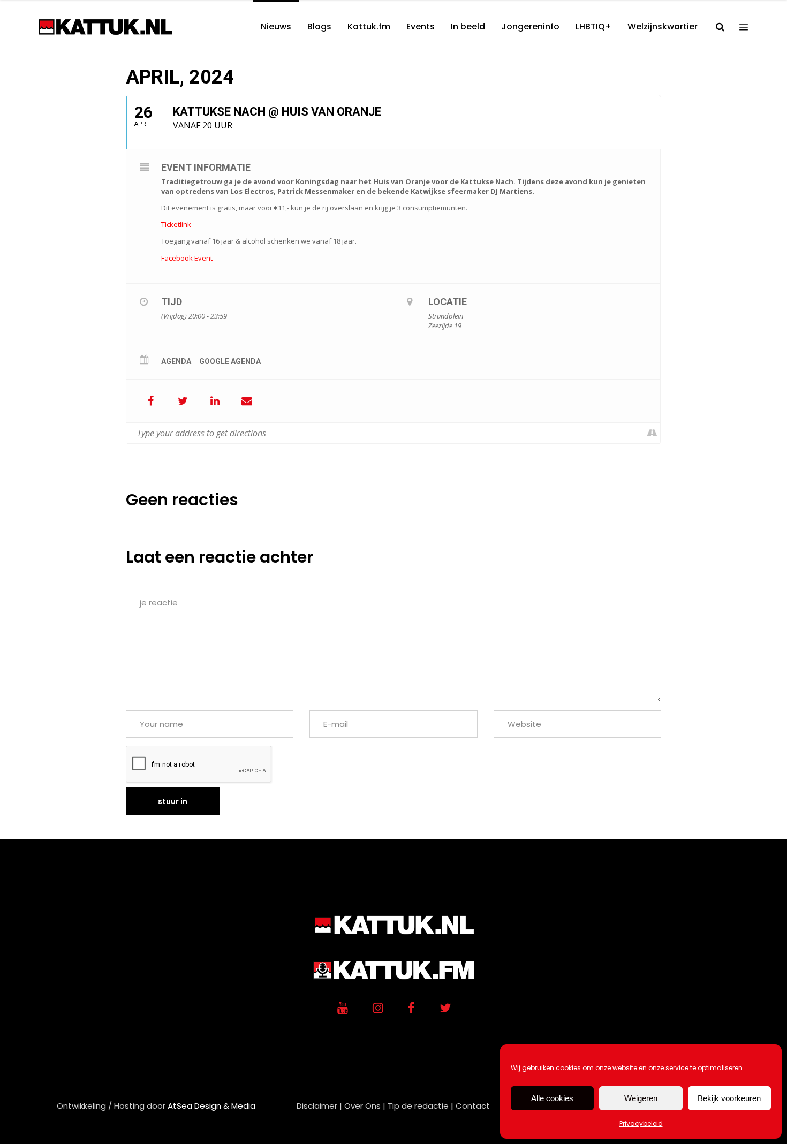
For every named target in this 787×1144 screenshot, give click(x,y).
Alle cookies (552, 1098)
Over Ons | (364, 1105)
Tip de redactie (418, 1105)
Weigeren (640, 1098)
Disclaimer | (319, 1105)
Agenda (176, 361)
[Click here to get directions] (652, 433)
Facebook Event (187, 258)
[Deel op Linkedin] (214, 401)
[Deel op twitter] (182, 401)
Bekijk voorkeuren (729, 1098)
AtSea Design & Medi (209, 1105)
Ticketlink (176, 224)
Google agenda (230, 361)
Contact (473, 1105)
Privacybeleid (641, 1123)
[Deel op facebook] (150, 401)
